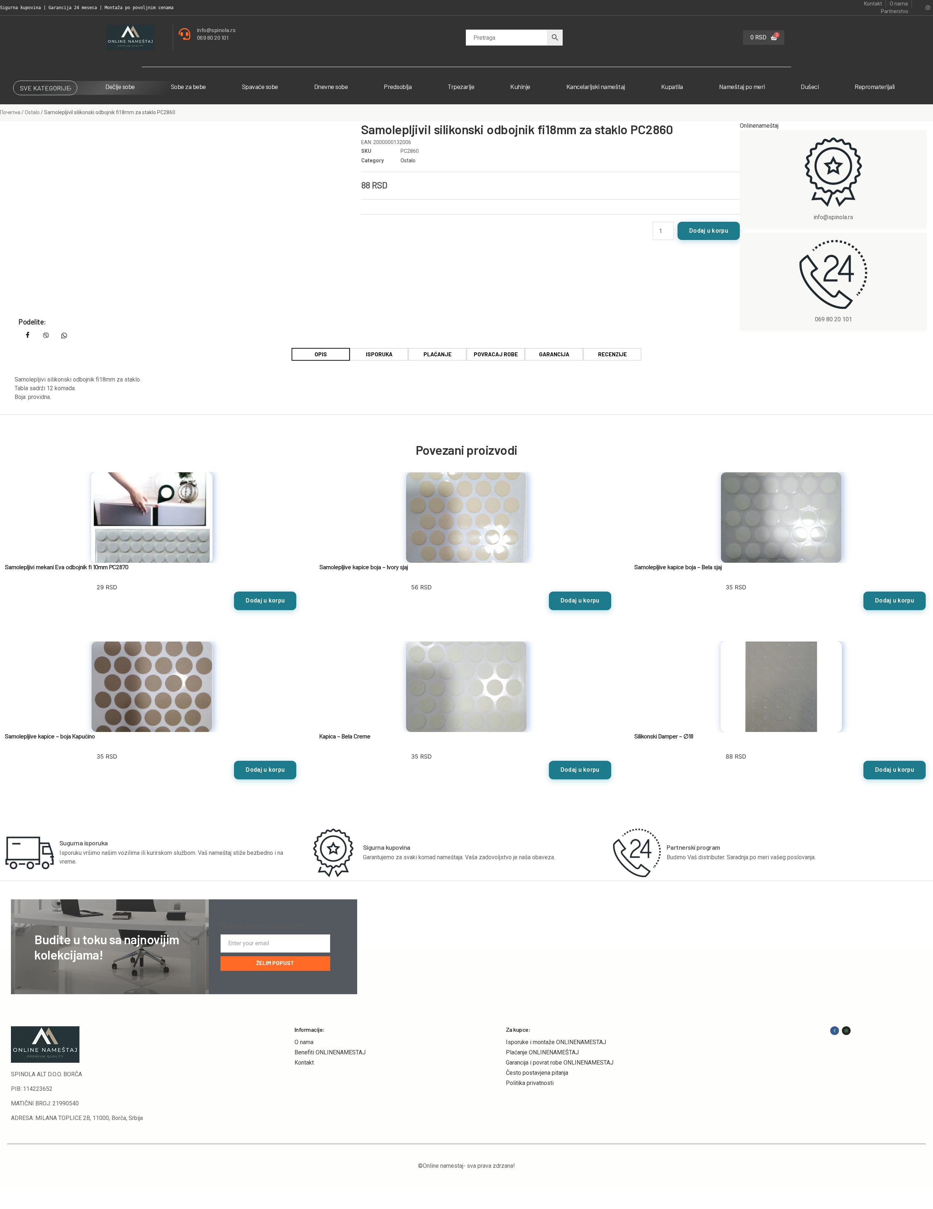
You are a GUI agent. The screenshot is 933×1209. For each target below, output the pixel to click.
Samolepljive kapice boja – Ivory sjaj (363, 566)
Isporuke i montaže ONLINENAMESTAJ (556, 1042)
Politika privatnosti (530, 1083)
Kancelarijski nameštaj (595, 86)
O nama (303, 1042)
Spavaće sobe (260, 86)
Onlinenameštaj (759, 125)
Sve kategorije (45, 88)
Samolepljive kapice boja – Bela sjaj (678, 566)
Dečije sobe (120, 86)
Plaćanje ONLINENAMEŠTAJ (542, 1052)
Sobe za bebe (188, 86)
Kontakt (304, 1062)
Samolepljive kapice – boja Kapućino (50, 736)
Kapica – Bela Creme (344, 736)
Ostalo (32, 112)
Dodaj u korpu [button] (265, 600)
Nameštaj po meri (742, 86)
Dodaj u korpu (708, 230)
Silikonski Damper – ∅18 (663, 736)
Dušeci (810, 86)
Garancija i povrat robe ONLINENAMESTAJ (559, 1062)
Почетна (10, 112)
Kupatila (672, 86)
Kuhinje (520, 86)
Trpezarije (461, 86)
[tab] (321, 354)
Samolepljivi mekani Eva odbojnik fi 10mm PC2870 (66, 566)
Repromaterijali (875, 86)
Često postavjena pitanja (537, 1072)
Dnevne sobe (331, 86)
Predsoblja (397, 86)
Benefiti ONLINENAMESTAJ (330, 1052)
